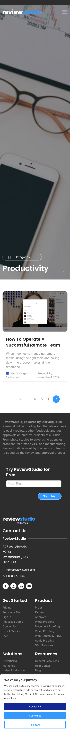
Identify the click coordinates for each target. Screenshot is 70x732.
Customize (35, 715)
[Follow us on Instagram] (13, 586)
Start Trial (49, 496)
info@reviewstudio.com (20, 569)
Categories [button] (22, 257)
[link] (35, 311)
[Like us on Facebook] (6, 586)
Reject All (35, 724)
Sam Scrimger (18, 373)
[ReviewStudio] (22, 12)
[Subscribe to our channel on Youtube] (29, 586)
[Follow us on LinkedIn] (21, 586)
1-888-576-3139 (15, 576)
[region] (35, 703)
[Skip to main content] (64, 270)
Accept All (35, 706)
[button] (64, 12)
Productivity (45, 373)
